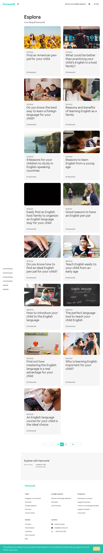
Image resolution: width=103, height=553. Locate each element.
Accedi (96, 4)
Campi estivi (81, 513)
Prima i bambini (30, 535)
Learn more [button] (13, 550)
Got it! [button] (96, 548)
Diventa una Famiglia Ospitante (75, 4)
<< (44, 444)
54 (62, 444)
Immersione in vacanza (85, 498)
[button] (89, 4)
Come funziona (30, 513)
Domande (28, 502)
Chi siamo (28, 524)
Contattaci (28, 531)
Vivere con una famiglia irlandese (88, 506)
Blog (26, 539)
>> (80, 444)
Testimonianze (29, 528)
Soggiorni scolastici (84, 509)
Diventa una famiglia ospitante (61, 498)
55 (65, 444)
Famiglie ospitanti (30, 506)
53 (58, 444)
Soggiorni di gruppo (84, 502)
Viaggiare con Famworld (33, 498)
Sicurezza (28, 509)
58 (73, 444)
